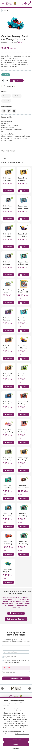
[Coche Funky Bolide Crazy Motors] (8, 516)
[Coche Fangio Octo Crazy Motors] (24, 460)
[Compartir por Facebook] (3, 111)
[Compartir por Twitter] (9, 111)
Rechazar (16, 744)
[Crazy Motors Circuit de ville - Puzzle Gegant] (24, 292)
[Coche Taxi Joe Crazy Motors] (8, 376)
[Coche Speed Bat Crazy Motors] (24, 404)
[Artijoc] (11, 3)
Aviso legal (22, 660)
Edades (6, 10)
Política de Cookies (22, 734)
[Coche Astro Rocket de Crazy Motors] (8, 264)
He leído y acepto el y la (16, 661)
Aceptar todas (16, 740)
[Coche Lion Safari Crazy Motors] (8, 180)
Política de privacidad (12, 662)
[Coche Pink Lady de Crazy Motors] (8, 432)
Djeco (20, 42)
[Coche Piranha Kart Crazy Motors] (8, 208)
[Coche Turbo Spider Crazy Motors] (24, 516)
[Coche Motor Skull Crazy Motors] (8, 460)
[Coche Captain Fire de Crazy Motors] (8, 544)
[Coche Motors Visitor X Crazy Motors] (24, 264)
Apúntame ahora (16, 678)
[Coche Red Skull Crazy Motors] (8, 236)
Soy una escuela (10, 657)
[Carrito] (29, 3)
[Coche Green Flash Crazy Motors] (24, 376)
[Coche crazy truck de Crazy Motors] (24, 488)
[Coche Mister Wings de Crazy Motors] (8, 572)
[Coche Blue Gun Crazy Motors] (24, 320)
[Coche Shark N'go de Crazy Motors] (24, 236)
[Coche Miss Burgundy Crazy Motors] (8, 320)
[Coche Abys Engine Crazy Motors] (8, 488)
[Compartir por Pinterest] (14, 111)
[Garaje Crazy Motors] (8, 292)
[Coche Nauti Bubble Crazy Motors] (24, 208)
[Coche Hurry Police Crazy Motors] (8, 404)
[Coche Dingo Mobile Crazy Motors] (24, 348)
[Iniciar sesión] (25, 4)
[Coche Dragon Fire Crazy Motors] (24, 432)
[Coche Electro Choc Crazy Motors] (24, 180)
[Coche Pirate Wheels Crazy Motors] (24, 544)
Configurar (16, 748)
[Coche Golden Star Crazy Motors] (8, 348)
